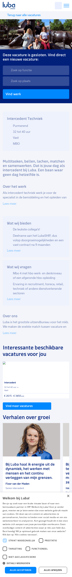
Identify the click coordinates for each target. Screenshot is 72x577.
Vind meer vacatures (19, 406)
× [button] (68, 496)
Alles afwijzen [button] (53, 570)
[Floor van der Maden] (31, 441)
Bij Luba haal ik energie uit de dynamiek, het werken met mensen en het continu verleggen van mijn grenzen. (30, 471)
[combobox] (36, 70)
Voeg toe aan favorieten (65, 366)
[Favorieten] (58, 5)
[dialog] (36, 534)
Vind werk (13, 94)
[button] (36, 563)
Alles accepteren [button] (20, 570)
